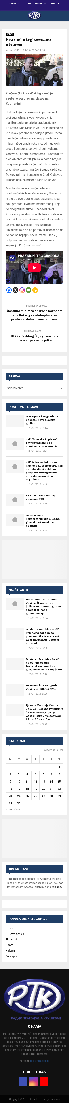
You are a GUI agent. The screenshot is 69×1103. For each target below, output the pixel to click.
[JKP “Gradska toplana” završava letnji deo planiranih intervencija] (15, 444)
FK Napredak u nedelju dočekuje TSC (41, 497)
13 (43, 781)
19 (35, 788)
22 (59, 788)
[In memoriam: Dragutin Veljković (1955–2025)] (15, 690)
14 (51, 781)
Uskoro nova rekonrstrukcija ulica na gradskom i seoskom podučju (43, 521)
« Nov (9, 809)
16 (10, 788)
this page (57, 886)
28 (51, 796)
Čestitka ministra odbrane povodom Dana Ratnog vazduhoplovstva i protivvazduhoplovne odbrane (34, 315)
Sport (9, 945)
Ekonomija (12, 939)
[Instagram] (22, 290)
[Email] (28, 290)
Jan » (17, 809)
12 (35, 781)
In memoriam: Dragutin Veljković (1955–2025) (42, 687)
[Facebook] (9, 290)
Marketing (41, 3)
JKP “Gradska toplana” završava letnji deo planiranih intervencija (42, 443)
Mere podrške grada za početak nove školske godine (42, 420)
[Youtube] (44, 1081)
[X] (15, 290)
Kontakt (56, 3)
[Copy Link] (35, 290)
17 (18, 788)
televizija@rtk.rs (39, 1060)
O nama (27, 3)
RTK (16, 50)
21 (51, 788)
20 (43, 788)
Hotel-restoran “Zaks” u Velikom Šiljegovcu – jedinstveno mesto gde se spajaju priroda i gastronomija (43, 606)
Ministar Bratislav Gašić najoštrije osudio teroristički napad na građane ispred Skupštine (44, 664)
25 (27, 796)
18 (27, 788)
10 (18, 781)
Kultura (10, 950)
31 (18, 803)
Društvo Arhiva (15, 933)
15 (59, 781)
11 (27, 781)
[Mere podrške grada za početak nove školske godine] (15, 421)
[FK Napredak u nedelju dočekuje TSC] (15, 500)
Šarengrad (12, 956)
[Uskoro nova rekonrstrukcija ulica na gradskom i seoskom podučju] (15, 520)
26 (35, 796)
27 (43, 796)
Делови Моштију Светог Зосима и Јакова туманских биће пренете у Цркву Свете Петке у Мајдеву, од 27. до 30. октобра (44, 712)
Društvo (10, 34)
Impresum (14, 3)
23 (10, 796)
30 (10, 803)
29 (59, 796)
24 (18, 796)
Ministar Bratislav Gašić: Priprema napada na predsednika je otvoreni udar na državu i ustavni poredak (43, 636)
